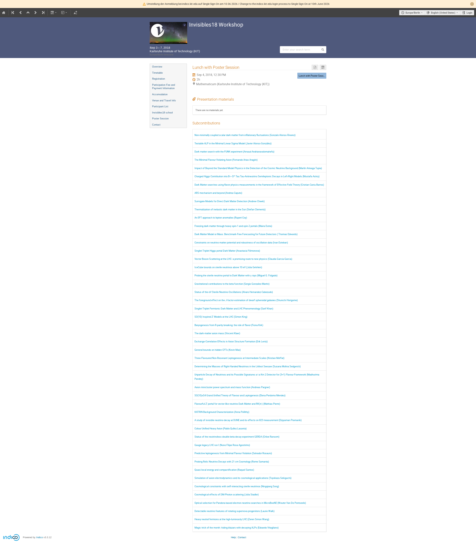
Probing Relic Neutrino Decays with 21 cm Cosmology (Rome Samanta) (231, 461)
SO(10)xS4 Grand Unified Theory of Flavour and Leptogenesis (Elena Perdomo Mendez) (240, 395)
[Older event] (20, 12)
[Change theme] (64, 12)
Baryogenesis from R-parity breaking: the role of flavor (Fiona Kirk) (228, 325)
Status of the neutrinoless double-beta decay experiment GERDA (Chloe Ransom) (236, 436)
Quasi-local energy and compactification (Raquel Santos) (224, 469)
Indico (39, 537)
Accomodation (160, 94)
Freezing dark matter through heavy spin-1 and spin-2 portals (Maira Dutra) (233, 226)
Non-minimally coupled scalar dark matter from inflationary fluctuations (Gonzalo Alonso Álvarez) (245, 135)
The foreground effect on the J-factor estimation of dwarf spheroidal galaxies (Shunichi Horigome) (246, 300)
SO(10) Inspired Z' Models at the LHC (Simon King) (220, 316)
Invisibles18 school (162, 112)
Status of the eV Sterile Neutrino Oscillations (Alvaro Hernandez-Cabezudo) (233, 292)
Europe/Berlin (413, 12)
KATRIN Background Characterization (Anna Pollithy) (221, 412)
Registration (158, 78)
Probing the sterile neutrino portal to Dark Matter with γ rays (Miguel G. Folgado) (236, 275)
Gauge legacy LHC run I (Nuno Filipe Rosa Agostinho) (222, 445)
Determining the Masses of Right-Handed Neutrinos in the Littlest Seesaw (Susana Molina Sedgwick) (247, 366)
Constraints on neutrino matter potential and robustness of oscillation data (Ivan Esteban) (241, 242)
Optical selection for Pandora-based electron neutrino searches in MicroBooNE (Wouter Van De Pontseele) (250, 503)
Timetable (157, 72)
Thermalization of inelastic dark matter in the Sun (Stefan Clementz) (230, 209)
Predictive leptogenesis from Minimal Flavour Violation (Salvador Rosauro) (233, 453)
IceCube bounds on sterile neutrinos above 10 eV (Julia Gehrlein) (228, 267)
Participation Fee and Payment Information (163, 86)
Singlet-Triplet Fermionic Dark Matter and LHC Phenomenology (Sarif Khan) (233, 308)
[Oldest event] (13, 12)
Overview (157, 66)
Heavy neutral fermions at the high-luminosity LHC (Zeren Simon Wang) (231, 519)
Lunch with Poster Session (313, 75)
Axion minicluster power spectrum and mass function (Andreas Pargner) (232, 387)
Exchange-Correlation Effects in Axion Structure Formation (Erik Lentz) (231, 341)
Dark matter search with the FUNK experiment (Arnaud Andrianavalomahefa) (234, 151)
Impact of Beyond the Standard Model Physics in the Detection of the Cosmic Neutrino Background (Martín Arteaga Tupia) (258, 168)
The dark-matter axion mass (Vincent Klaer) (217, 333)
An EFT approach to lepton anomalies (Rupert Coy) (220, 217)
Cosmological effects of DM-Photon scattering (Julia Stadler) (226, 494)
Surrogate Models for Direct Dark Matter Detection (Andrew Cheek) (229, 201)
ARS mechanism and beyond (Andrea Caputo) (218, 193)
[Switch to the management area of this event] (75, 12)
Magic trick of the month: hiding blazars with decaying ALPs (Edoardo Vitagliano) (236, 527)
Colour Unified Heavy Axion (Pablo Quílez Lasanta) (220, 428)
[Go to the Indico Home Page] (3, 12)
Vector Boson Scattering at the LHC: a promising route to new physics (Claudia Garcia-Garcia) (243, 259)
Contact (156, 124)
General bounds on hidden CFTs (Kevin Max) (217, 349)
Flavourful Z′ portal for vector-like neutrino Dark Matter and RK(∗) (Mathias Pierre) (237, 403)
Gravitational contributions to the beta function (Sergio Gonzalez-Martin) (232, 283)
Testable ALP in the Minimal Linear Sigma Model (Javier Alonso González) (233, 143)
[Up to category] (28, 12)
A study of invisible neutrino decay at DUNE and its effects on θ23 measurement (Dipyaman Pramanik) (248, 420)
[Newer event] (35, 12)
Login (469, 12)
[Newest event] (42, 12)
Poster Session (160, 118)
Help (233, 537)
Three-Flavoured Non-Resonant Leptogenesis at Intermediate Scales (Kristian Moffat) (239, 358)
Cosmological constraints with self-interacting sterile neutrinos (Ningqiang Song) (236, 486)
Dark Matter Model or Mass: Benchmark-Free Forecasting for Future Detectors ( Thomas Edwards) (246, 234)
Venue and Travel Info (164, 100)
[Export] (54, 12)
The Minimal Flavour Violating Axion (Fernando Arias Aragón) (226, 159)
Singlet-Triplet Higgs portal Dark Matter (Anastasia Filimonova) (227, 250)
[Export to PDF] (315, 67)
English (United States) (443, 12)
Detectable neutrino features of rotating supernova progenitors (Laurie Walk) (234, 511)
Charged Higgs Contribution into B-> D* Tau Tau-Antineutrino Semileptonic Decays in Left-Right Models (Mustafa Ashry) (257, 176)
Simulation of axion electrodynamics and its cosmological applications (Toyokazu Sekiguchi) (243, 478)
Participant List (160, 106)
